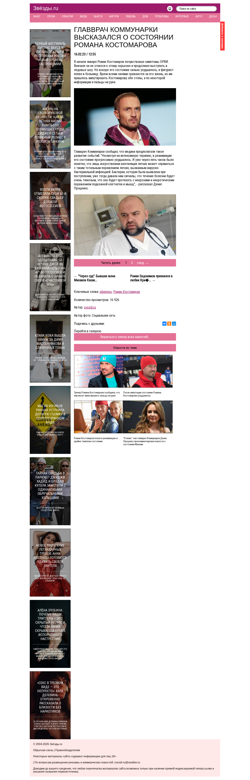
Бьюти (98, 16)
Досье (213, 16)
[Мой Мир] (174, 324)
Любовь (131, 16)
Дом (145, 16)
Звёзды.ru (45, 8)
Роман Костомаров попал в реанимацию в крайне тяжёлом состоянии (96, 440)
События (67, 16)
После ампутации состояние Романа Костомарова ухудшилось (142, 394)
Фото (199, 16)
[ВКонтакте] (164, 324)
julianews (106, 292)
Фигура (114, 16)
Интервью (182, 16)
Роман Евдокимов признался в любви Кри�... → (151, 278)
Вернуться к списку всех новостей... (125, 337)
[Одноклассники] (169, 324)
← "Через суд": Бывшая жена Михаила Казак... (94, 278)
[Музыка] (171, 9)
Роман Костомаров (126, 292)
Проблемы (162, 16)
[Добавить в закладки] (222, 36)
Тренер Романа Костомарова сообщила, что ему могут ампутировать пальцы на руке (97, 394)
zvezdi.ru (90, 307)
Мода (83, 16)
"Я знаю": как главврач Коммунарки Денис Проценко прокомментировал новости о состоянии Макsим (145, 441)
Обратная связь (43, 750)
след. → (143, 263)
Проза (51, 16)
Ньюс (36, 16)
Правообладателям (67, 750)
